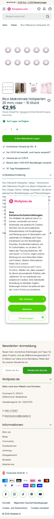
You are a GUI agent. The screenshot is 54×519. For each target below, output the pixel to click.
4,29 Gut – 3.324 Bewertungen (32, 2)
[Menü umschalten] (4, 9)
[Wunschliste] (39, 9)
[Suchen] (47, 16)
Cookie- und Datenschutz (15, 508)
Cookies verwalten (40, 508)
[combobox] (27, 16)
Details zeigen (26, 318)
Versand (23, 112)
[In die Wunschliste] (49, 100)
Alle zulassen (26, 299)
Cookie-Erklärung (20, 289)
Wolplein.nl (15, 514)
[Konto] (44, 9)
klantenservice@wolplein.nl (18, 416)
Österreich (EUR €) (15, 473)
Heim (4, 25)
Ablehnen (27, 309)
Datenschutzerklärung (19, 267)
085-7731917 (11, 410)
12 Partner (25, 254)
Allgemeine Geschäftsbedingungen (31, 503)
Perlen (14, 25)
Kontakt (6, 503)
